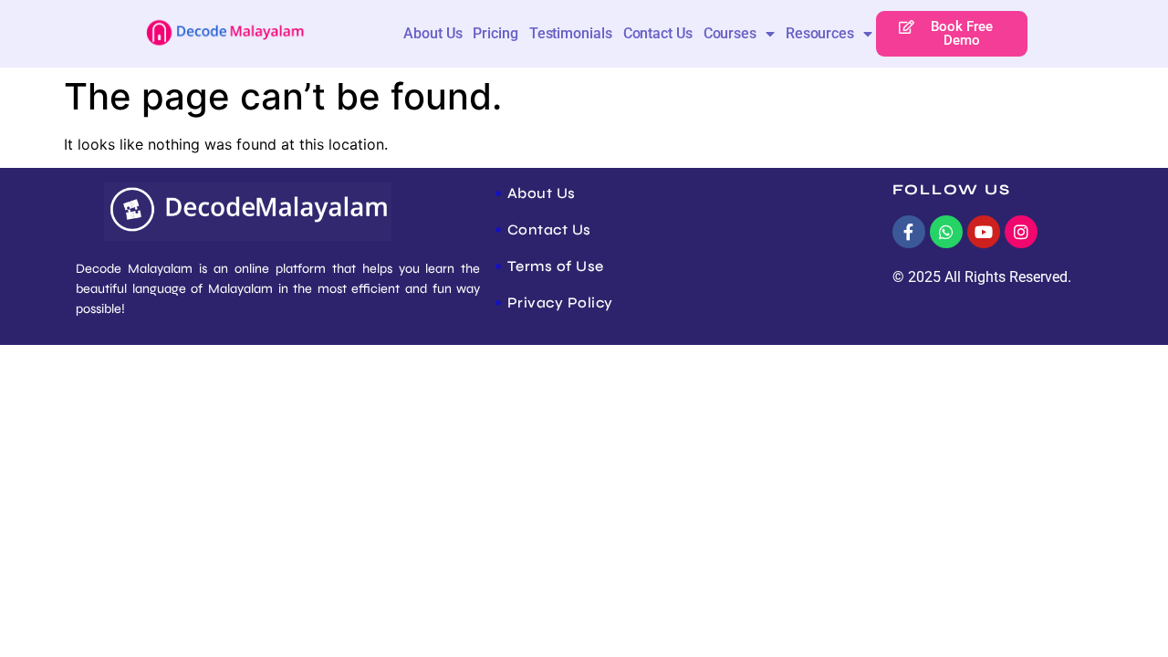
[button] (952, 34)
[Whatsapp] (946, 231)
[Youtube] (983, 231)
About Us (432, 33)
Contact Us (658, 33)
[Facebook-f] (908, 231)
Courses (730, 33)
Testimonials (570, 33)
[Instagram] (1021, 231)
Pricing (495, 33)
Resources (820, 33)
